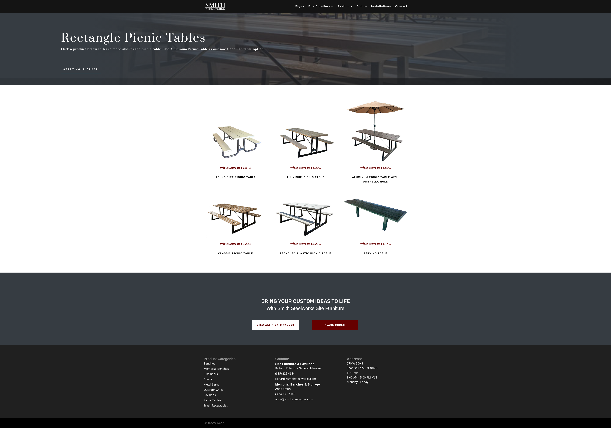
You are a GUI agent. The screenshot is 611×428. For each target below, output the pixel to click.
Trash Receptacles (216, 405)
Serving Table (375, 253)
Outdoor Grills (213, 390)
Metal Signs (211, 384)
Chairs (208, 379)
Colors (362, 6)
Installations (381, 6)
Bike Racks (211, 374)
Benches (209, 363)
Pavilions (345, 6)
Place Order (335, 325)
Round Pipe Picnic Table (235, 177)
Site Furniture (319, 6)
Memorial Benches (216, 369)
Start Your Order (80, 69)
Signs (299, 6)
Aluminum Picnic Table (305, 177)
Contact (401, 6)
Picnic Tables (212, 400)
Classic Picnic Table (235, 253)
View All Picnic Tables (275, 325)
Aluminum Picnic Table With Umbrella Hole (375, 179)
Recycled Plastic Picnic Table (305, 253)
